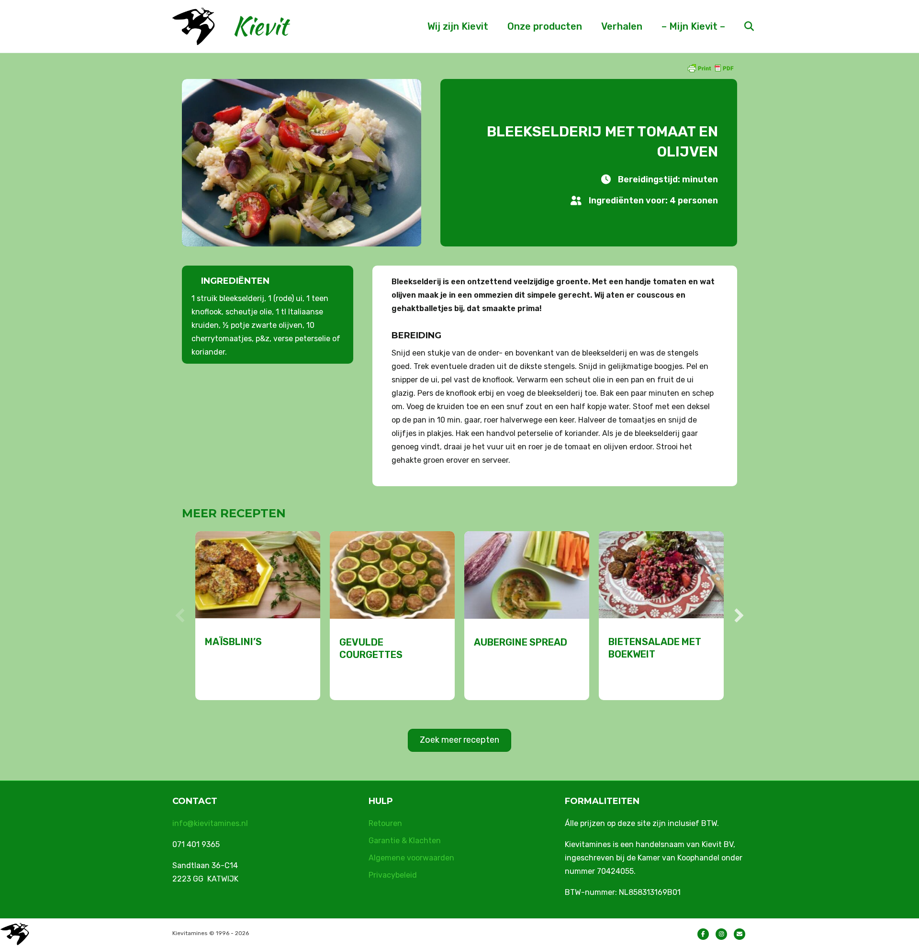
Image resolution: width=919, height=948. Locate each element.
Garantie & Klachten (405, 840)
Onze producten (544, 26)
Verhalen (621, 26)
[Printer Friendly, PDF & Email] (710, 68)
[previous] (180, 615)
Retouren (385, 823)
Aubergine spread (520, 642)
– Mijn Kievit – (693, 26)
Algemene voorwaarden (411, 857)
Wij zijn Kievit (457, 26)
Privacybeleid (393, 875)
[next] (739, 615)
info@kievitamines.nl (210, 823)
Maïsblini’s (233, 641)
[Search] (741, 26)
